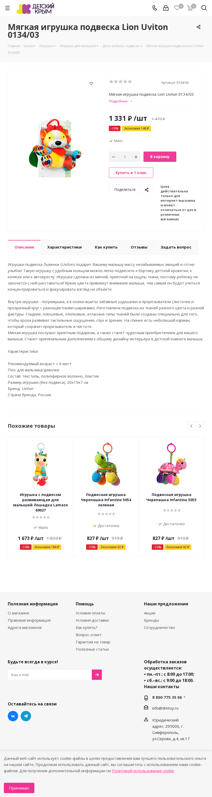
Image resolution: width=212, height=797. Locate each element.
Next (200, 426)
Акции (149, 612)
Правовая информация (29, 620)
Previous (191, 426)
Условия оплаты (90, 612)
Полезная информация (33, 604)
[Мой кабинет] (166, 8)
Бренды (151, 620)
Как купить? (86, 627)
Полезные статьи (92, 649)
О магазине (18, 612)
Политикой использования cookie (143, 770)
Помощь (85, 604)
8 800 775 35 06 (167, 697)
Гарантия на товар (93, 641)
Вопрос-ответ (89, 634)
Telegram (26, 716)
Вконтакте (13, 716)
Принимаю (19, 788)
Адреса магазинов (25, 627)
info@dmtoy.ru (165, 708)
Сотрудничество (159, 627)
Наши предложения (166, 604)
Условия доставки (92, 620)
